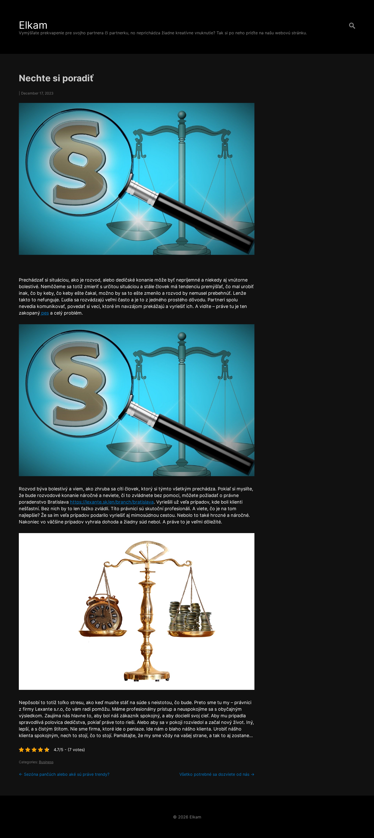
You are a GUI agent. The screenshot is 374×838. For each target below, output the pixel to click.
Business (46, 762)
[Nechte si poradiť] (136, 179)
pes (44, 313)
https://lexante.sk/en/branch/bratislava (112, 502)
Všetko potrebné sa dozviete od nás (216, 774)
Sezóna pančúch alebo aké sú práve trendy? (64, 774)
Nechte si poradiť (56, 78)
